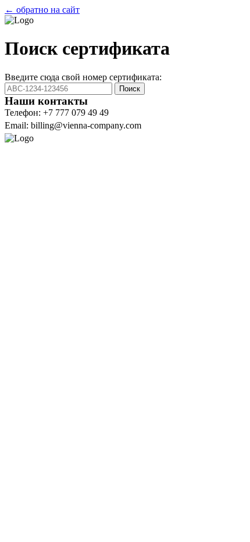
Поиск (129, 88)
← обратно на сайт (42, 10)
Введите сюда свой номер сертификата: (83, 77)
